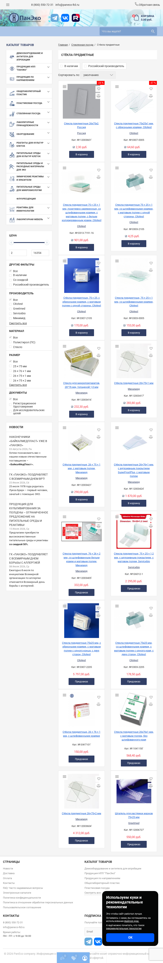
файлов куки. (131, 921)
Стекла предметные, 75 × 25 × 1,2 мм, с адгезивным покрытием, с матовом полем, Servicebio (134, 557)
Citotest (133, 133)
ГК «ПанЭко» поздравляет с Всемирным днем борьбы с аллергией (28, 558)
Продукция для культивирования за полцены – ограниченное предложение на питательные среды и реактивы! (28, 515)
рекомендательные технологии (124, 928)
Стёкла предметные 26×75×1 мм (133, 383)
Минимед (81, 392)
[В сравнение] (98, 96)
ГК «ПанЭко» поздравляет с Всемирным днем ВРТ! (28, 476)
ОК (130, 937)
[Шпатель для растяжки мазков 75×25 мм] (134, 790)
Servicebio (134, 567)
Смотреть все (18, 323)
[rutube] (76, 18)
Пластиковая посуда (97, 887)
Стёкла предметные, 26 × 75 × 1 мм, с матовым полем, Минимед (81, 468)
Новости (16, 427)
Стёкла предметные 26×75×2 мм (81, 813)
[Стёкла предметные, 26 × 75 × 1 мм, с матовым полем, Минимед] (81, 441)
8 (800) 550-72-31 (42, 4)
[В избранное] (98, 89)
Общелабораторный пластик (102, 882)
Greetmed (133, 823)
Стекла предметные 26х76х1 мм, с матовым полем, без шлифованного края (134, 735)
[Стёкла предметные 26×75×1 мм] (134, 359)
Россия (81, 133)
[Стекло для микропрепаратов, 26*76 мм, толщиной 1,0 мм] (81, 359)
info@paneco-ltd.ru (67, 4)
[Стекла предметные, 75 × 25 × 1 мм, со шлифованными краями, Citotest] (134, 274)
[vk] (65, 18)
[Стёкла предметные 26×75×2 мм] (81, 790)
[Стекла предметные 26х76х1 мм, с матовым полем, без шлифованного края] (134, 708)
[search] (153, 31)
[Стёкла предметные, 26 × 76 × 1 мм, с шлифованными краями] (81, 708)
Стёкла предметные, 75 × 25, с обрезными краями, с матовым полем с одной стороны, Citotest (81, 301)
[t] (55, 18)
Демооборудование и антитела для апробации (112, 868)
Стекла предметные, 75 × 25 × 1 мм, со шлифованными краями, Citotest (133, 301)
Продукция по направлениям (102, 878)
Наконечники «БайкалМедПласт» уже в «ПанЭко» (28, 441)
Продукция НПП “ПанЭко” (99, 873)
